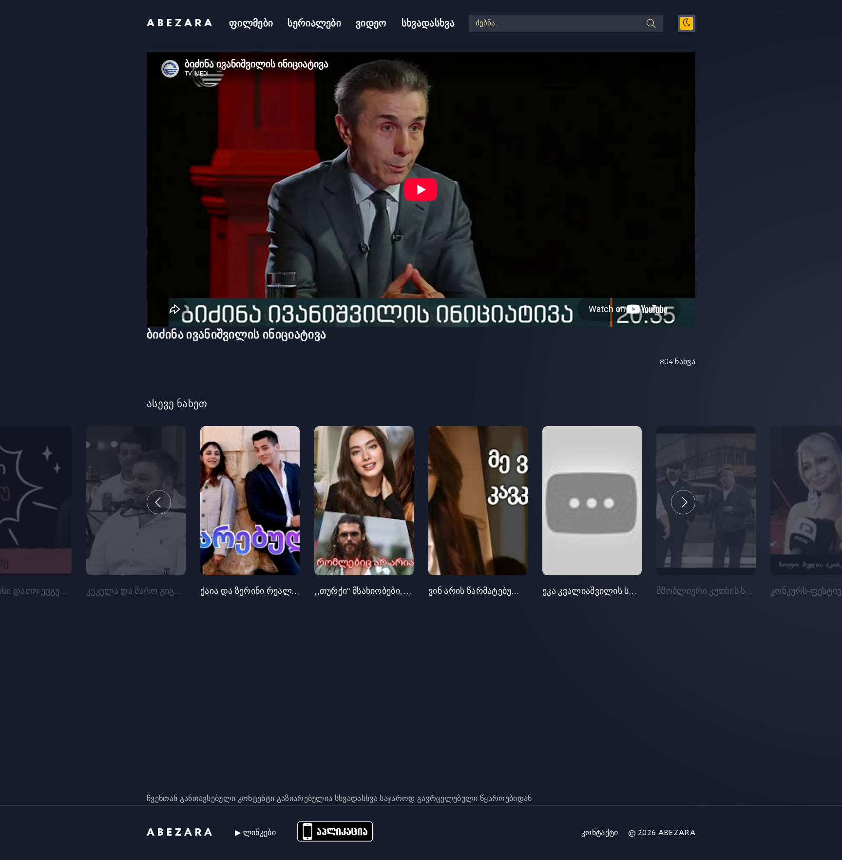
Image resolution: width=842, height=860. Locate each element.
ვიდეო (371, 24)
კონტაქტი (599, 833)
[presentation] (159, 502)
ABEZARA (180, 23)
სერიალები (314, 24)
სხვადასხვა (428, 24)
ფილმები (251, 24)
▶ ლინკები (255, 833)
